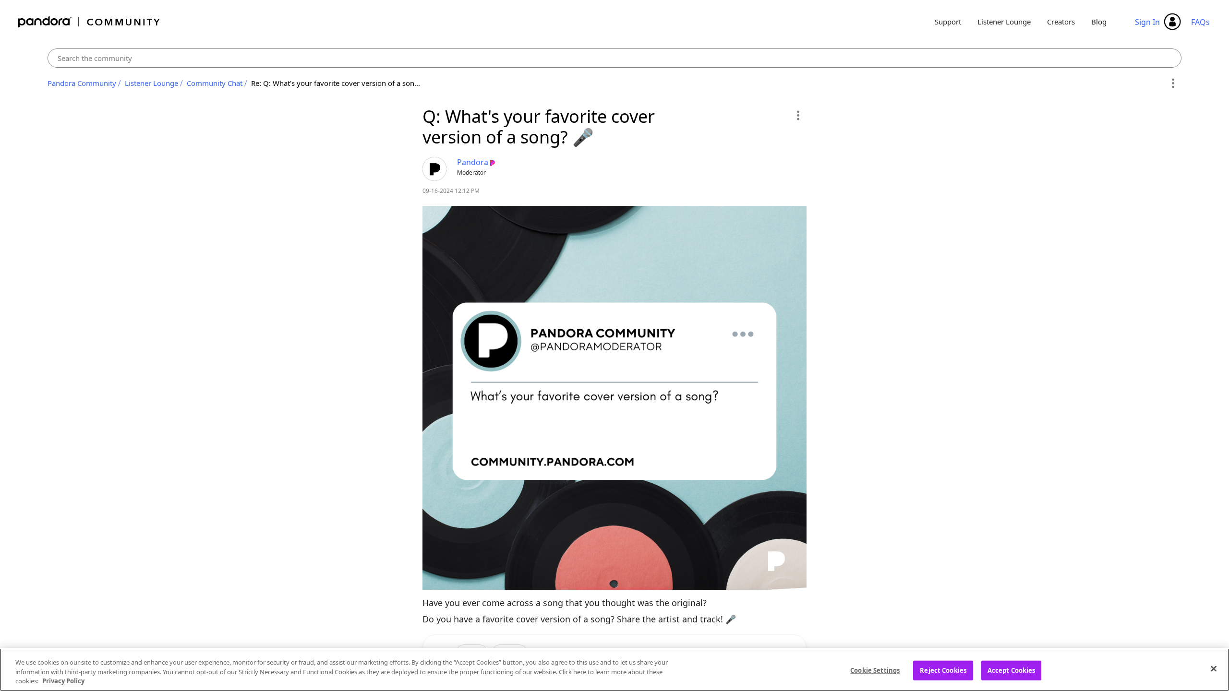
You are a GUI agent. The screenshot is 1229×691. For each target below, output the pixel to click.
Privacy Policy (63, 681)
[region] (614, 669)
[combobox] (615, 58)
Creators (1061, 21)
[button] (798, 115)
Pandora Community (89, 21)
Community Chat (214, 83)
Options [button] (1172, 83)
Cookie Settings (875, 670)
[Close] (1213, 668)
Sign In (1147, 22)
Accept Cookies (1012, 670)
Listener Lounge (1004, 21)
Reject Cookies (943, 670)
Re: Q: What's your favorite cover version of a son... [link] (335, 83)
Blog (1099, 21)
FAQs (1200, 22)
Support (948, 21)
